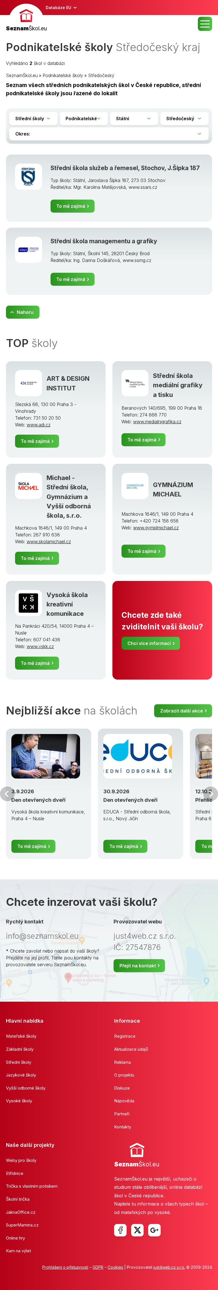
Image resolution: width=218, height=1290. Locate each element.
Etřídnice (14, 1173)
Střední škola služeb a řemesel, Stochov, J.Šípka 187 (125, 168)
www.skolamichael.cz (49, 541)
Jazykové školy (21, 1075)
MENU (205, 24)
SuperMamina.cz (22, 1225)
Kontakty (122, 1127)
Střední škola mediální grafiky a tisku (177, 385)
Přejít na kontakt (138, 965)
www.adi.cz (39, 425)
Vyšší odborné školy (25, 1088)
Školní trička (18, 1199)
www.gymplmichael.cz (156, 527)
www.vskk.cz (40, 646)
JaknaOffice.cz (20, 1212)
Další (210, 793)
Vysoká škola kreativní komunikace (67, 604)
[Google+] (154, 1230)
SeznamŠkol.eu (22, 75)
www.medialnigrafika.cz (157, 421)
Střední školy (18, 1062)
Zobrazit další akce (181, 711)
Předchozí (7, 793)
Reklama (122, 1062)
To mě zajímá (70, 206)
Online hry (15, 1238)
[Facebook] (120, 1230)
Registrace (124, 1036)
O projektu (124, 1075)
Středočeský (101, 75)
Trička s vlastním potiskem (32, 1186)
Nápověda (124, 1100)
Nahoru (25, 312)
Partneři (121, 1113)
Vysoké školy (19, 1100)
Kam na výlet (18, 1250)
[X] (137, 1230)
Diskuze (122, 1088)
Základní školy (19, 1049)
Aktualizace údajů (131, 1049)
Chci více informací (149, 643)
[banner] (26, 18)
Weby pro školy (21, 1160)
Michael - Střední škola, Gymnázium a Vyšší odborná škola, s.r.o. (69, 496)
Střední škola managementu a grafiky (104, 241)
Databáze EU (58, 7)
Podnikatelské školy (63, 75)
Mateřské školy (21, 1036)
